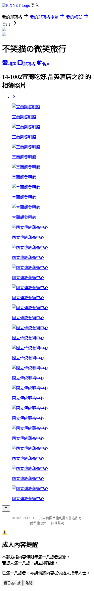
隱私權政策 (38, 523)
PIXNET (29, 518)
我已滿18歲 (12, 583)
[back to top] (6, 508)
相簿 (12, 64)
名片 (46, 64)
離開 (29, 583)
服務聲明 (57, 523)
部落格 (29, 64)
